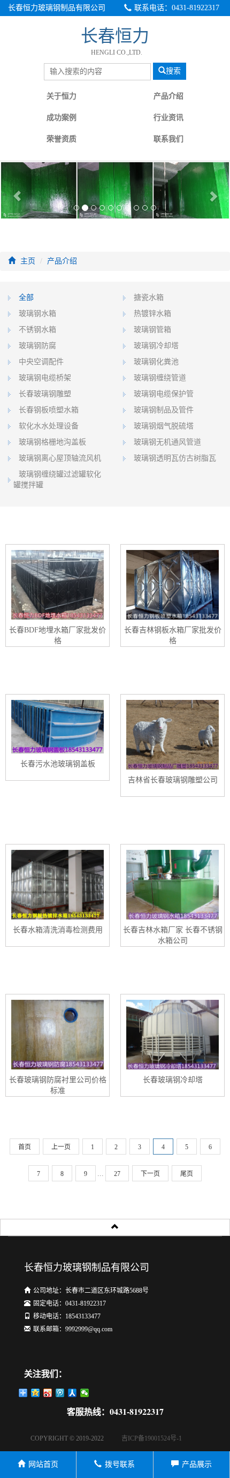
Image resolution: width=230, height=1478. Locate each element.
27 (117, 1174)
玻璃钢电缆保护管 (164, 394)
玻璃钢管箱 (152, 330)
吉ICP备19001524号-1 (151, 1438)
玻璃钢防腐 (37, 346)
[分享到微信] (84, 1393)
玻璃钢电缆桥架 (45, 378)
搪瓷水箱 (149, 297)
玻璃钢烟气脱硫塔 (164, 426)
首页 (24, 1147)
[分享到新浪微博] (47, 1393)
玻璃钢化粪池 (156, 362)
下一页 (150, 1174)
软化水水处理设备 (49, 426)
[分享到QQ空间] (35, 1393)
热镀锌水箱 (152, 314)
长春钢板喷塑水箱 (49, 410)
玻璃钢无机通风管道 (167, 442)
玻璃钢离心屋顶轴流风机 (60, 458)
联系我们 (168, 139)
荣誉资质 (61, 139)
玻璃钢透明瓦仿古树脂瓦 (175, 458)
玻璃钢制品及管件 (164, 410)
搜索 (173, 71)
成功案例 (61, 118)
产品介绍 (168, 96)
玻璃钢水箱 (37, 314)
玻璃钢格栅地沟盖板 (52, 442)
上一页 (61, 1147)
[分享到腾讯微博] (60, 1393)
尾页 (186, 1174)
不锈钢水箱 (37, 330)
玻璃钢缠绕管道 (160, 378)
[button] (17, 190)
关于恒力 (61, 96)
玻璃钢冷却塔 (156, 346)
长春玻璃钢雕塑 (45, 394)
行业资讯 (168, 118)
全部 (26, 297)
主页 (27, 261)
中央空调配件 (41, 362)
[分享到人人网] (72, 1393)
